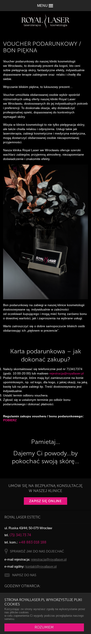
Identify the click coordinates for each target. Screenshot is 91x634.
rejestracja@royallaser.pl (66, 373)
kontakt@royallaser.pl (41, 566)
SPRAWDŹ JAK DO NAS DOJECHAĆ (37, 551)
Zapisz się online (45, 501)
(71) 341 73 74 (20, 535)
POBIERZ (10, 420)
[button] (45, 5)
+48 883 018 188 (32, 542)
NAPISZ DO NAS (24, 575)
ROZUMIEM (44, 627)
